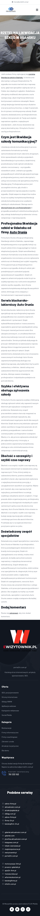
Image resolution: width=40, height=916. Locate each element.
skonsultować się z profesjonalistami (16, 208)
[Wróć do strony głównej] (11, 10)
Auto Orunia (18, 232)
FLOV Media (33, 904)
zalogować (13, 613)
